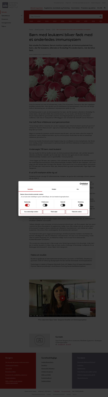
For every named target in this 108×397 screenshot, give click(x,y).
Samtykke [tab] (30, 189)
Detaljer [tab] (54, 189)
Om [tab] (78, 189)
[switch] (45, 205)
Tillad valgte (54, 211)
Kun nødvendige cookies (31, 211)
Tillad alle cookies (77, 211)
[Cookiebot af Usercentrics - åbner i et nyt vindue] (81, 184)
